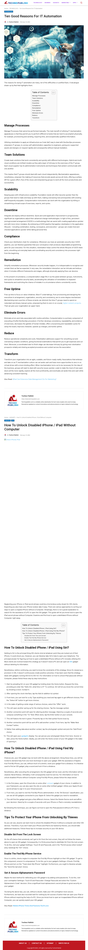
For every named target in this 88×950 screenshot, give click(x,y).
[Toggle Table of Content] (52, 93)
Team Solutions (37, 98)
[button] (81, 2)
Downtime (35, 103)
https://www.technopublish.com (30, 399)
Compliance (36, 105)
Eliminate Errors (37, 113)
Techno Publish (14, 22)
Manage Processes (38, 96)
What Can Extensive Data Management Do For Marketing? (34, 379)
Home (6, 8)
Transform (35, 118)
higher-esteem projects (72, 303)
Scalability (35, 101)
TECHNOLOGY (13, 8)
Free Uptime (36, 110)
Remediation (36, 108)
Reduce (34, 115)
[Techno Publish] (5, 22)
